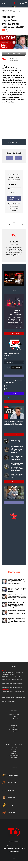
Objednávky (14, 747)
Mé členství (14, 749)
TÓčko (3, 30)
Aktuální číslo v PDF (14, 755)
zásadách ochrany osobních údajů (14, 208)
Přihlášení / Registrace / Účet (14, 744)
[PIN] (13, 224)
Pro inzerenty (14, 727)
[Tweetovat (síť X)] (9, 224)
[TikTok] (20, 845)
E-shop (4, 848)
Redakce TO (13, 58)
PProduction (16, 841)
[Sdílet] (5, 224)
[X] (10, 845)
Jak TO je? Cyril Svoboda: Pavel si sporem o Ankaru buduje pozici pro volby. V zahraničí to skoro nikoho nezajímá (17, 612)
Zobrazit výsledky (8, 397)
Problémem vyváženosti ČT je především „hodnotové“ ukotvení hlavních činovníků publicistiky (16, 449)
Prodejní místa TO (14, 729)
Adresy (14, 751)
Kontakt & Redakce (14, 714)
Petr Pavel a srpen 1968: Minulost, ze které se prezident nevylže (17, 458)
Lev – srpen (11, 805)
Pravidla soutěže (14, 851)
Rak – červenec (12, 812)
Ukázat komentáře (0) (13, 142)
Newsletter (14, 757)
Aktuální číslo (14, 721)
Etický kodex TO (14, 718)
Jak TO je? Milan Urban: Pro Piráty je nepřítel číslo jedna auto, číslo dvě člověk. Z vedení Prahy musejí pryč (17, 597)
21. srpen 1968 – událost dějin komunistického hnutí (16, 476)
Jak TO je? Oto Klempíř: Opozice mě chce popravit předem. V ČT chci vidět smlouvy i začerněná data (16, 620)
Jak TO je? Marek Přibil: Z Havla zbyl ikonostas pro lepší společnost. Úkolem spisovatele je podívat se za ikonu (13, 424)
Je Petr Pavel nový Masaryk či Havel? (15, 441)
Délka (5, 358)
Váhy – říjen (11, 790)
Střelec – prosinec (13, 775)
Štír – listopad (12, 782)
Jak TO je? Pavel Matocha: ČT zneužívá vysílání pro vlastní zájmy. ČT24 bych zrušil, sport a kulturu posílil (16, 605)
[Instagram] (13, 845)
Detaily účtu (14, 753)
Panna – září (11, 797)
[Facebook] (7, 845)
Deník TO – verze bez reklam (11, 353)
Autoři (14, 716)
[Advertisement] (14, 122)
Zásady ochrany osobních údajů (16, 848)
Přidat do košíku (16, 367)
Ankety (14, 731)
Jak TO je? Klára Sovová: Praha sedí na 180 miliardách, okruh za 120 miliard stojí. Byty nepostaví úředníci (17, 589)
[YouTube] (17, 845)
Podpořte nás (14, 725)
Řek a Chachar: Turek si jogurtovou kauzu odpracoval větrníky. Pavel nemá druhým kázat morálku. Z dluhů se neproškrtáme (16, 466)
